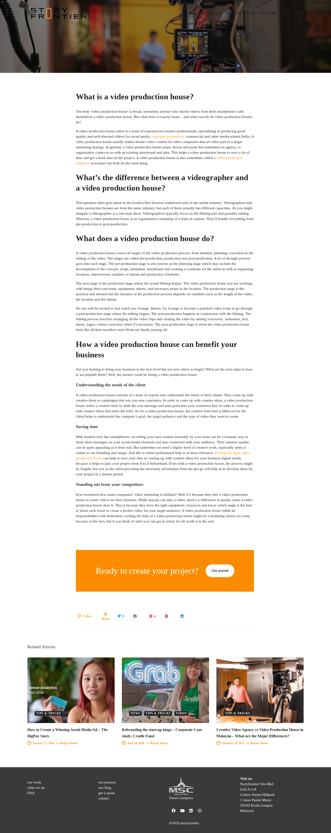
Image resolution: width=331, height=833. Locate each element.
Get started (220, 570)
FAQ (30, 793)
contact (103, 798)
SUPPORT (269, 13)
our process (107, 782)
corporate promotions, (168, 136)
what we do (36, 788)
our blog (104, 788)
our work (34, 782)
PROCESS (234, 13)
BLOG (251, 13)
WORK (198, 13)
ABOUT (215, 13)
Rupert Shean (69, 743)
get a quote (106, 793)
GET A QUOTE (293, 13)
